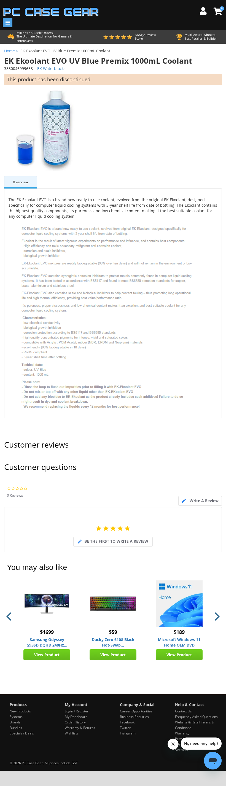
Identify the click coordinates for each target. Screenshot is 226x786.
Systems (16, 716)
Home (9, 50)
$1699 (47, 632)
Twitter (125, 727)
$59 (113, 632)
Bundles (16, 727)
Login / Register (76, 711)
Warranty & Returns (80, 727)
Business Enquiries (134, 716)
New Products (20, 711)
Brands (15, 722)
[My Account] (205, 10)
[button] (10, 616)
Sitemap (181, 749)
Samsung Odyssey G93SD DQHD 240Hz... (46, 642)
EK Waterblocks (51, 68)
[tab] (200, 501)
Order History (75, 722)
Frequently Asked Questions (196, 716)
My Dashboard (76, 716)
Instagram (128, 733)
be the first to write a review (116, 541)
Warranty (182, 733)
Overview (20, 182)
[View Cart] (217, 11)
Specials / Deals (22, 733)
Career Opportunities (136, 711)
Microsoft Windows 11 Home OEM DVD (179, 642)
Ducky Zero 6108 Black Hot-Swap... (113, 642)
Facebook (127, 722)
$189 (179, 632)
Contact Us (183, 711)
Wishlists (71, 733)
